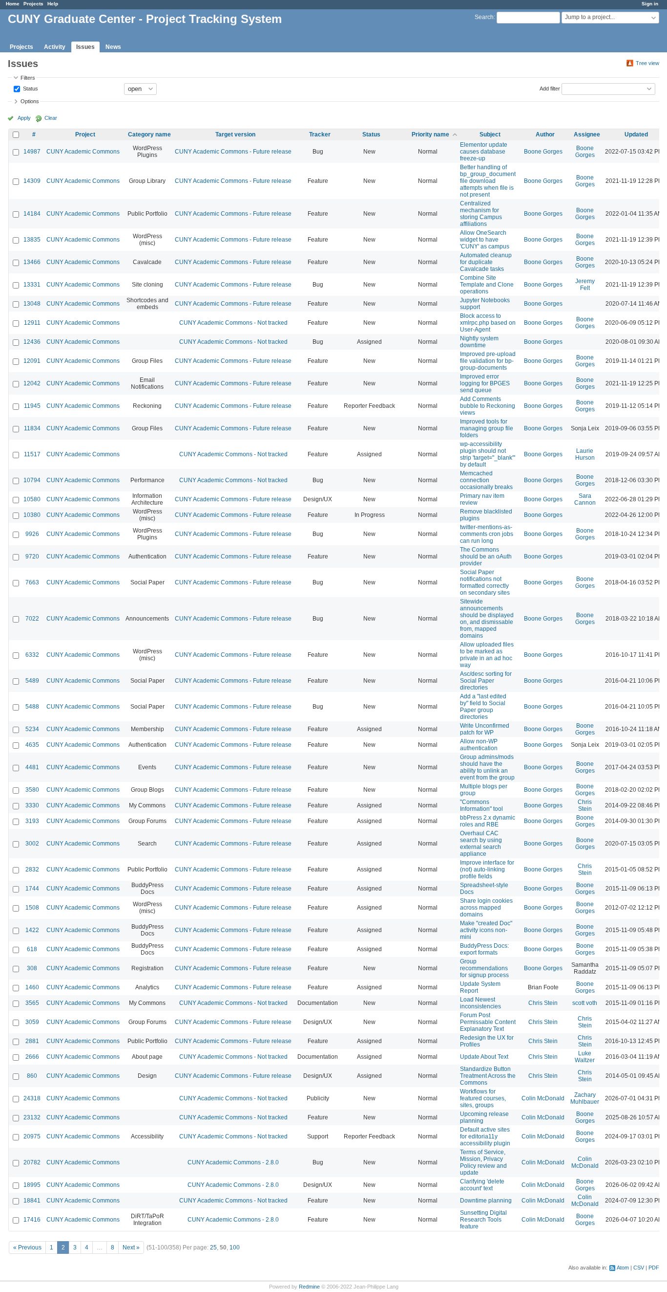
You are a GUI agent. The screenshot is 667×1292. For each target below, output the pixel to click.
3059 (32, 1022)
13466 (32, 262)
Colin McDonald (542, 1098)
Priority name (430, 134)
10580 (32, 499)
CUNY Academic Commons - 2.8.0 (233, 1162)
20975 (32, 1136)
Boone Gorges (543, 151)
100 (234, 1247)
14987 (32, 151)
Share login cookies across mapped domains (486, 907)
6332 (32, 654)
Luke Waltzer (585, 1057)
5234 (32, 729)
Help (52, 3)
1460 (32, 987)
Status (29, 88)
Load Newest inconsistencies (480, 1003)
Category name (149, 134)
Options (30, 101)
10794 (32, 480)
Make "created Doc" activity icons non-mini (486, 930)
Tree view (647, 63)
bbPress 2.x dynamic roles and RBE (487, 821)
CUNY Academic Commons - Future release (233, 151)
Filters (28, 78)
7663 (32, 582)
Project (85, 134)
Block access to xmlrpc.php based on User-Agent (488, 322)
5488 (32, 706)
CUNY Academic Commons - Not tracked (233, 322)
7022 (32, 618)
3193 (32, 821)
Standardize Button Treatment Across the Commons (488, 1076)
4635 (32, 744)
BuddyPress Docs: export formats (484, 949)
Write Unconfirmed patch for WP (484, 729)
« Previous (27, 1247)
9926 (32, 534)
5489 (32, 680)
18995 (32, 1184)
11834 (32, 428)
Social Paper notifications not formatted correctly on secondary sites (485, 582)
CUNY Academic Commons (83, 151)
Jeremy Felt (585, 284)
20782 (32, 1162)
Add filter (550, 88)
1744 (32, 888)
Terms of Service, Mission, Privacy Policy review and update (483, 1162)
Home (13, 3)
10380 (32, 515)
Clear (50, 118)
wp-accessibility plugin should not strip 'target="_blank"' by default (487, 454)
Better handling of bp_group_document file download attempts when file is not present (488, 181)
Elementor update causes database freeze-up (483, 151)
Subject (489, 134)
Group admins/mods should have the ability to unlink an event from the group (487, 767)
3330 (32, 805)
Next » (131, 1247)
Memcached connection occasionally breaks (486, 480)
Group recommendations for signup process (484, 968)
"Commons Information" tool (481, 805)
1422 (32, 930)
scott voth (584, 1003)
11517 (32, 454)
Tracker (320, 134)
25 (213, 1247)
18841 (32, 1200)
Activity (54, 47)
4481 (32, 767)
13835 (32, 239)
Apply (24, 118)
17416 (32, 1219)
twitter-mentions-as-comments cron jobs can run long (486, 534)
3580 (32, 789)
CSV (638, 1267)
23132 (32, 1117)
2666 (32, 1056)
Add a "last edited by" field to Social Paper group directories (483, 706)
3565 (32, 1003)
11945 (32, 405)
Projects (33, 3)
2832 (32, 869)
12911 (32, 322)
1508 (32, 907)
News (113, 47)
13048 (32, 303)
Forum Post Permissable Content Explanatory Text (488, 1022)
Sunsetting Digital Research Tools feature (483, 1219)
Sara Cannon (585, 499)
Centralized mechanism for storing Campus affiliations (481, 213)
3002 (32, 843)
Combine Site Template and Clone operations (487, 284)
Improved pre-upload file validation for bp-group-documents (488, 361)
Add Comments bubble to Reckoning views (487, 406)
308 (32, 968)
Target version (235, 134)
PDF (653, 1267)
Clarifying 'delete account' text (482, 1185)
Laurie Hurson (585, 454)
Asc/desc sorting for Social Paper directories (486, 680)
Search (484, 17)
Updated (636, 134)
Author (545, 134)
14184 (32, 213)
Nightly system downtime (479, 342)
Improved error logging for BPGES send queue (485, 383)
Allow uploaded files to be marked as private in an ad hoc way (487, 654)
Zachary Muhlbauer (584, 1098)
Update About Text (484, 1056)
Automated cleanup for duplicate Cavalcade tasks (486, 262)
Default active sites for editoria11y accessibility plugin (485, 1136)
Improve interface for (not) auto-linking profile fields (487, 869)
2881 (32, 1041)
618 (32, 949)
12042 (32, 383)
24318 (32, 1098)
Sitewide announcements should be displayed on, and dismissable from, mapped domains (487, 618)
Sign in (650, 3)
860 (32, 1075)
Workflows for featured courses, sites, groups (483, 1098)
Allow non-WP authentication (479, 745)
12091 (32, 360)
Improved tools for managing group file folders (486, 428)
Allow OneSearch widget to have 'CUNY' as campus (484, 239)
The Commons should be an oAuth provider (486, 556)
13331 (32, 284)
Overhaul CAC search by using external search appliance (481, 843)
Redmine (309, 1287)
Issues (85, 47)
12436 (32, 341)
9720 (32, 556)
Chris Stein (585, 805)
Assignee (587, 134)
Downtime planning (486, 1200)
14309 (32, 181)
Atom (623, 1267)
